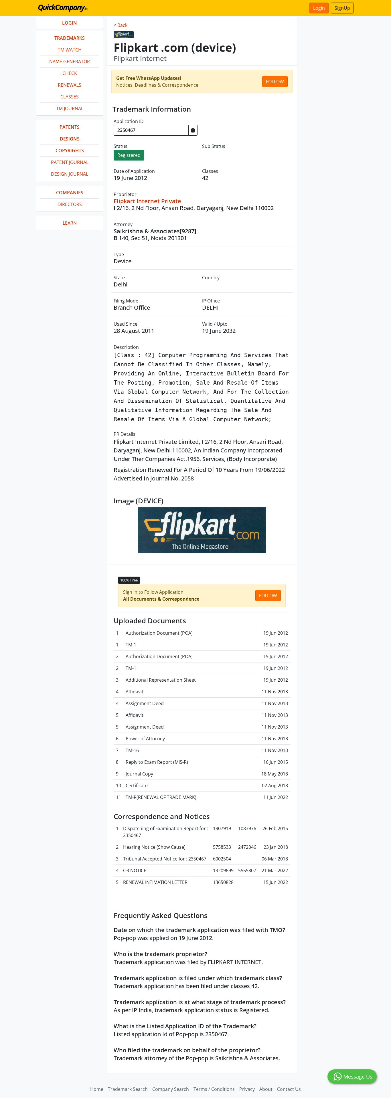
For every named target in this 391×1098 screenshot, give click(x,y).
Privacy (247, 1089)
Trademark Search (128, 1089)
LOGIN (69, 23)
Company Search (170, 1089)
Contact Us (289, 1089)
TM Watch (70, 50)
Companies (69, 192)
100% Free (129, 580)
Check (69, 73)
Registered (129, 155)
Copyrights (70, 150)
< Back (120, 25)
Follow (275, 81)
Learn (70, 223)
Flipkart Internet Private (147, 201)
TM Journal (69, 108)
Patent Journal (69, 162)
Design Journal (69, 174)
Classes (69, 97)
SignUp (342, 8)
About (265, 1089)
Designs (70, 139)
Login (319, 8)
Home (96, 1089)
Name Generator (69, 61)
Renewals (69, 85)
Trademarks (69, 38)
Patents (70, 127)
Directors (70, 204)
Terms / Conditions (214, 1089)
